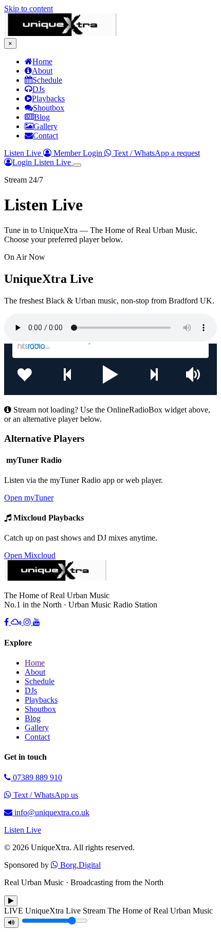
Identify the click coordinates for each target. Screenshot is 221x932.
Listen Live (23, 153)
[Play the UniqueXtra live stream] (10, 900)
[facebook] (7, 622)
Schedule (39, 681)
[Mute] (11, 922)
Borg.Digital (79, 865)
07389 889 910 (36, 777)
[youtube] (36, 622)
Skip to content (28, 8)
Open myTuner (28, 497)
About (35, 672)
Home (35, 662)
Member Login (77, 153)
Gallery (37, 727)
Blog (33, 718)
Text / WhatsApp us (44, 795)
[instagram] (28, 622)
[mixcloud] (17, 622)
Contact (37, 736)
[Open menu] (77, 165)
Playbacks (41, 699)
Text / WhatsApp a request (156, 153)
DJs (31, 690)
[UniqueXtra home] (60, 33)
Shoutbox (40, 709)
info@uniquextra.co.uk (50, 812)
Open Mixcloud (30, 555)
